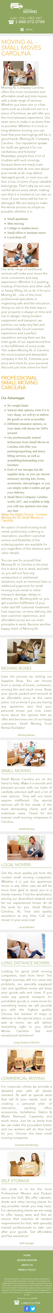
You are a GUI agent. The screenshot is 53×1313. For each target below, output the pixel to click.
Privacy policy (27, 1269)
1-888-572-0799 (30, 22)
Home (27, 1255)
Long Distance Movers (26, 1042)
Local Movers (26, 927)
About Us (27, 1265)
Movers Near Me (27, 1260)
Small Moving (26, 829)
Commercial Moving (26, 1145)
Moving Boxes (26, 735)
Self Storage (26, 1243)
